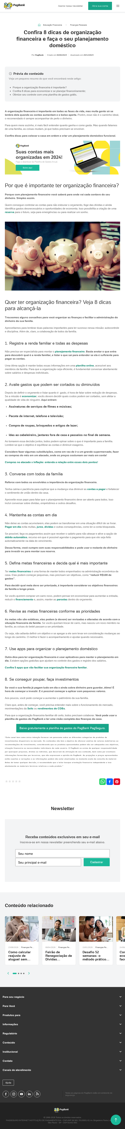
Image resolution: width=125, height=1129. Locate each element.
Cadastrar (96, 862)
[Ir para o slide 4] (23, 973)
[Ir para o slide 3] (21, 973)
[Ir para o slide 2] (18, 973)
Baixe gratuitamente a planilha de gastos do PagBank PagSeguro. (62, 728)
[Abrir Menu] (118, 6)
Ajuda (8, 1082)
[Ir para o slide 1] (15, 973)
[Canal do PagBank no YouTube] (21, 1094)
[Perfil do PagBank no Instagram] (14, 1094)
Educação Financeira (52, 25)
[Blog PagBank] (37, 1094)
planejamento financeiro (70, 351)
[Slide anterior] (8, 973)
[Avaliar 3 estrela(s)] (13, 782)
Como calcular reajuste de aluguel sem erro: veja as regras (19, 959)
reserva (9, 212)
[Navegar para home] (39, 25)
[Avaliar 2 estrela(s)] (9, 782)
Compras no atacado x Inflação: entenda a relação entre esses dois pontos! (51, 462)
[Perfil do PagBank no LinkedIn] (29, 1094)
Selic (30, 708)
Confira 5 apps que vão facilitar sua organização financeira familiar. (46, 667)
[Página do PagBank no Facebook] (6, 1094)
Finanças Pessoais (78, 25)
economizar (29, 396)
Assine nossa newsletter (70, 5)
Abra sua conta (100, 5)
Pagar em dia (13, 526)
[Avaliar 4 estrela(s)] (16, 782)
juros (40, 526)
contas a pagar (96, 489)
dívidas (48, 526)
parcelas (62, 599)
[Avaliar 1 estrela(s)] (6, 782)
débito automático (16, 537)
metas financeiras (20, 571)
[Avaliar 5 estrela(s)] (19, 782)
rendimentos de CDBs (51, 708)
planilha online (85, 365)
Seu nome (25, 854)
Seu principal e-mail (32, 862)
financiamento (24, 599)
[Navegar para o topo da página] (116, 1120)
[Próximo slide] (29, 973)
